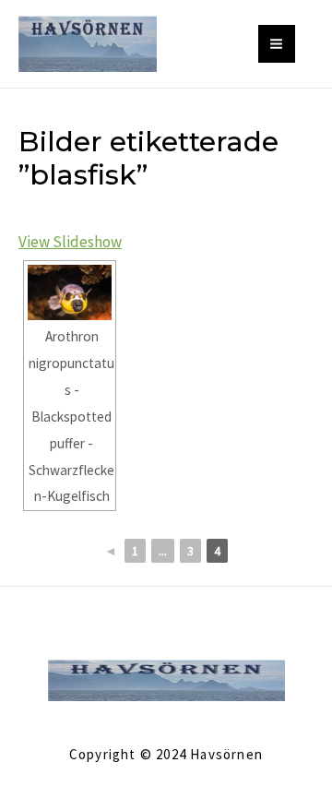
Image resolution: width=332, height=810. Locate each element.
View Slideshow (70, 242)
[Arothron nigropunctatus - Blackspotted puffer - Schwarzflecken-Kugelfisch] (70, 292)
